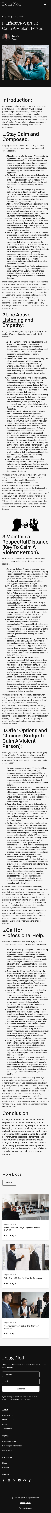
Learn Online (7, 1450)
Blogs (4, 1463)
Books (4, 1424)
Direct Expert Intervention (12, 1446)
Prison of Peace (8, 1420)
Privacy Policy (25, 1503)
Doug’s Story (7, 1415)
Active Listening (16, 317)
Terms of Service (25, 1508)
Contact (5, 1467)
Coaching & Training (10, 1441)
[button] (45, 4)
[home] (11, 3)
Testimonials (7, 1429)
